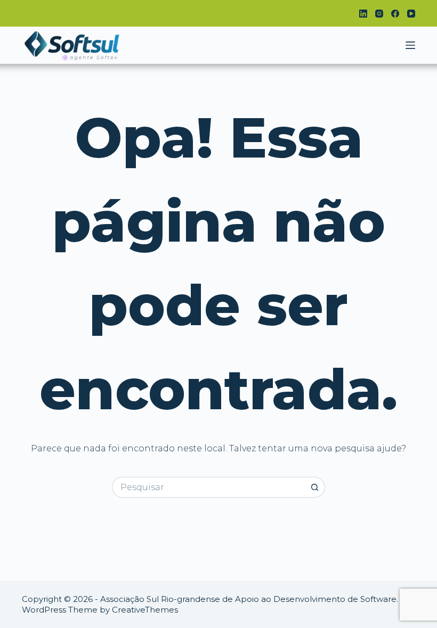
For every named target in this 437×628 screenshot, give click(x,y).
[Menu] (410, 45)
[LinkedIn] (363, 14)
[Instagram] (379, 14)
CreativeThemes (145, 610)
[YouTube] (411, 14)
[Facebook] (395, 14)
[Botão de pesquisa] (314, 487)
